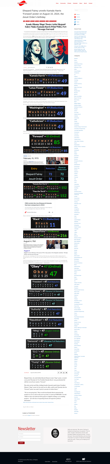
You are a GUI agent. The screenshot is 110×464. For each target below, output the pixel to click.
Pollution (76, 298)
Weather (76, 409)
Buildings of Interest (78, 107)
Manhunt (76, 235)
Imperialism (76, 210)
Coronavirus (76, 132)
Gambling (76, 187)
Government (42, 21)
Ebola (75, 151)
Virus (75, 402)
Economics (76, 155)
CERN (75, 119)
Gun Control (76, 199)
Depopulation (77, 144)
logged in (30, 415)
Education (76, 157)
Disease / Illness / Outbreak (79, 146)
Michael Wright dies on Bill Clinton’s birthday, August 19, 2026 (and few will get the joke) (80, 50)
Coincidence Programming (79, 128)
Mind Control (76, 255)
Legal (75, 230)
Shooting (76, 343)
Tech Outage (76, 372)
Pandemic (76, 288)
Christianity (76, 125)
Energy (75, 162)
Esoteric (76, 169)
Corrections (76, 135)
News (75, 277)
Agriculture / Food (77, 67)
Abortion (76, 58)
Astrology (76, 80)
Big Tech (76, 92)
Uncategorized (77, 391)
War (75, 406)
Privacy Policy (47, 461)
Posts (57, 3)
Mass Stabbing (77, 241)
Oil (74, 280)
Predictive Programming (79, 311)
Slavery (75, 347)
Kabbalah (76, 221)
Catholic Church (77, 114)
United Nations (77, 393)
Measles (76, 244)
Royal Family (77, 329)
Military (75, 253)
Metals (75, 252)
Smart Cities (76, 349)
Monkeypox (76, 259)
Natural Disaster (77, 270)
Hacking (76, 201)
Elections (32, 21)
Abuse (75, 60)
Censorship (76, 117)
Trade (75, 380)
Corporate (76, 133)
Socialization (76, 350)
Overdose (76, 286)
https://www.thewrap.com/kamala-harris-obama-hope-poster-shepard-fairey (38, 402)
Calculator (75, 3)
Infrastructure (77, 212)
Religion (76, 325)
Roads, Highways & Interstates (80, 327)
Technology (76, 373)
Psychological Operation (79, 316)
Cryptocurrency (77, 139)
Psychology (76, 318)
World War (76, 411)
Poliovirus (76, 295)
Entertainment (77, 164)
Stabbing (76, 354)
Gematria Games (77, 191)
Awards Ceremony (78, 83)
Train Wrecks (77, 382)
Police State (76, 293)
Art (24, 21)
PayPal (77, 24)
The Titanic (76, 379)
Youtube (78, 16)
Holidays (76, 207)
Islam (75, 216)
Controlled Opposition (78, 130)
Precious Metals (77, 309)
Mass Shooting (77, 239)
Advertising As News (78, 63)
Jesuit (47, 21)
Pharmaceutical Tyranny (79, 289)
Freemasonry (77, 186)
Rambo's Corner (77, 322)
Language (76, 228)
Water (75, 407)
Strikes (75, 363)
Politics (75, 297)
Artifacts (76, 76)
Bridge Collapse (77, 103)
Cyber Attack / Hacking (78, 141)
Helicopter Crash (77, 203)
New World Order (77, 275)
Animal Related (77, 71)
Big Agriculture (77, 90)
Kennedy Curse (77, 223)
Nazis (75, 273)
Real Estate (76, 324)
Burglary (76, 108)
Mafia (75, 234)
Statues (75, 361)
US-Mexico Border (78, 395)
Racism (75, 320)
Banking (76, 85)
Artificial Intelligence (78, 78)
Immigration (76, 208)
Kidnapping (76, 225)
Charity (75, 121)
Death (75, 142)
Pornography (77, 302)
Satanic (75, 331)
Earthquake (76, 150)
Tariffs (75, 366)
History (75, 205)
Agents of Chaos (77, 65)
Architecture (76, 72)
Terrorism (76, 375)
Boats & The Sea (77, 98)
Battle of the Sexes (78, 87)
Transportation (77, 386)
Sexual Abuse (77, 340)
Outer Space (76, 284)
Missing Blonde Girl (78, 257)
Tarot (75, 368)
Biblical (75, 89)
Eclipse (75, 153)
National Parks (77, 266)
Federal (37, 21)
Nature (75, 271)
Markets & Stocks (77, 237)
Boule (75, 101)
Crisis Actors (76, 137)
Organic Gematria (77, 282)
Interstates (76, 214)
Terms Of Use (54, 461)
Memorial (76, 248)
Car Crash (76, 112)
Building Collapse (77, 105)
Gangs (75, 189)
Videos (75, 400)
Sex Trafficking (77, 338)
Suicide (75, 364)
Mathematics (76, 243)
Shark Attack (76, 341)
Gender (75, 196)
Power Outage (77, 307)
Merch (85, 3)
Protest (75, 314)
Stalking (75, 359)
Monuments (76, 261)
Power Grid (76, 306)
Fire (75, 178)
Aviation (75, 81)
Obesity (75, 279)
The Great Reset (77, 377)
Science (75, 332)
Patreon (78, 14)
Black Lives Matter (78, 96)
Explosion (76, 171)
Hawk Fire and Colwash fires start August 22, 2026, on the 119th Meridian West (80, 37)
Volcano (75, 404)
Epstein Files (76, 168)
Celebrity (27, 21)
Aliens (75, 69)
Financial (76, 177)
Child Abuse (76, 123)
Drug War (76, 148)
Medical (75, 246)
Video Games (77, 398)
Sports (75, 352)
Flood (75, 180)
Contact (90, 3)
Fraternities (76, 184)
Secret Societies (53, 21)
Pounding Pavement (78, 304)
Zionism (75, 413)
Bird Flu (75, 94)
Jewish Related (77, 219)
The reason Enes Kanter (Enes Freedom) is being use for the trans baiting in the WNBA (80, 33)
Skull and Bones (77, 345)
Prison (75, 313)
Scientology (76, 334)
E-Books (69, 3)
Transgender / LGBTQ (78, 384)
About (80, 3)
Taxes (75, 370)
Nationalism (76, 268)
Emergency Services (78, 160)
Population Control (78, 300)
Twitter (77, 21)
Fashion (76, 173)
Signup (21, 442)
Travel (75, 388)
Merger (75, 250)
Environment (76, 166)
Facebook (78, 19)
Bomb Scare (76, 99)
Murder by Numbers (78, 262)
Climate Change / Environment (80, 126)
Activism (76, 62)
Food (75, 182)
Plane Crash (76, 291)
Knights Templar (77, 226)
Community (63, 3)
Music (75, 264)
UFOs (75, 390)
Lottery (75, 232)
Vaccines (76, 397)
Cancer (75, 110)
